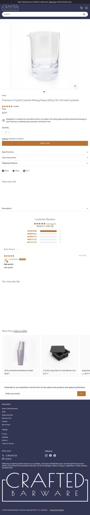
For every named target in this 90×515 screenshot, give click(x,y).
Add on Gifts (20, 330)
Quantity (5, 128)
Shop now (52, 2)
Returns (4, 440)
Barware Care (6, 418)
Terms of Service (8, 443)
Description (6, 208)
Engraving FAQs (7, 415)
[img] (9, 256)
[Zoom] (75, 86)
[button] (7, 106)
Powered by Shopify (57, 510)
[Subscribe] (81, 393)
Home (4, 95)
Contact (4, 421)
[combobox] (45, 14)
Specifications (8, 152)
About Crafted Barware (10, 408)
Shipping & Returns (9, 163)
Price (4, 109)
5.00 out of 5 (51, 224)
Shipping (5, 139)
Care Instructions (9, 158)
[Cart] (81, 7)
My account (6, 424)
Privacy (4, 434)
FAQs (4, 412)
